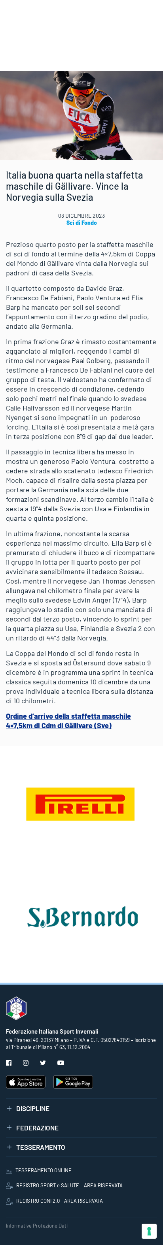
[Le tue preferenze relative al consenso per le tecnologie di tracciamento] (149, 1231)
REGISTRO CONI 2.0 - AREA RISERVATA (59, 1201)
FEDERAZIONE (37, 1128)
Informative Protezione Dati (37, 1225)
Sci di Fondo (81, 222)
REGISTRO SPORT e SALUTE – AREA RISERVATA (69, 1185)
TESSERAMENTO (40, 1147)
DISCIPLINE (32, 1108)
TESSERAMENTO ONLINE (43, 1170)
